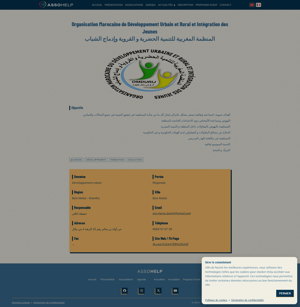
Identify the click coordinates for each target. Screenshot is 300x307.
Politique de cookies (216, 300)
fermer (285, 293)
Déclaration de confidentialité (247, 300)
